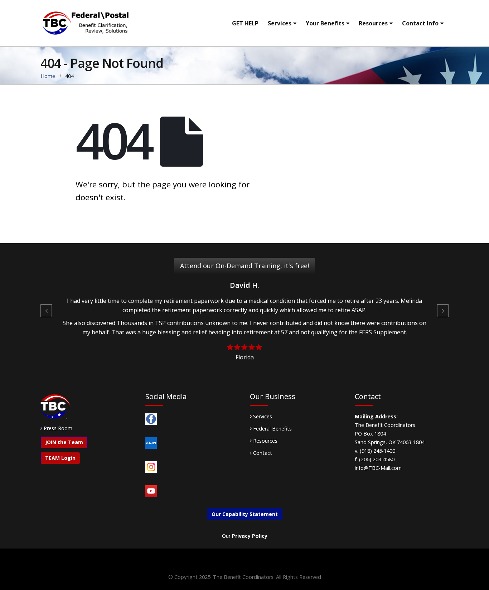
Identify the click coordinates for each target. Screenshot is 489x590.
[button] (46, 310)
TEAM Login (60, 457)
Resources (373, 23)
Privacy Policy (249, 535)
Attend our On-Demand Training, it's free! (244, 265)
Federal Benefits (272, 428)
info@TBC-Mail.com (378, 467)
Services (279, 23)
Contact (262, 452)
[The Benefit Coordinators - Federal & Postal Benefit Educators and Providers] (85, 23)
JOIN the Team (64, 442)
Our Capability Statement (245, 514)
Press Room (58, 428)
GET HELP (245, 23)
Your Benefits (325, 23)
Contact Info (420, 23)
